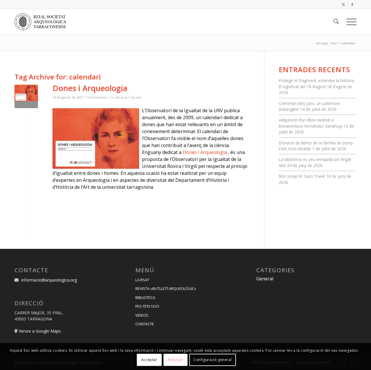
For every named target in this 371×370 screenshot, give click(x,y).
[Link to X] (343, 4)
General (121, 97)
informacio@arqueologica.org (49, 280)
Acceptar (149, 359)
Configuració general (213, 359)
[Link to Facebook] (352, 4)
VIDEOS (141, 315)
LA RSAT (142, 279)
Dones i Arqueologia (89, 88)
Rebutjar (175, 359)
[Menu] (350, 22)
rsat (138, 97)
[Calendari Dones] (26, 96)
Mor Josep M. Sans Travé (302, 176)
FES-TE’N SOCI (147, 306)
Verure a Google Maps (40, 331)
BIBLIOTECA (145, 297)
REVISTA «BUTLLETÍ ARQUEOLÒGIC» (165, 288)
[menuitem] (336, 22)
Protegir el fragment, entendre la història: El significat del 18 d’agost (317, 83)
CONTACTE (144, 324)
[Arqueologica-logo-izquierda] (42, 22)
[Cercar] (336, 22)
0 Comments (97, 97)
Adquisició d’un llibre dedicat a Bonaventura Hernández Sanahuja (310, 122)
